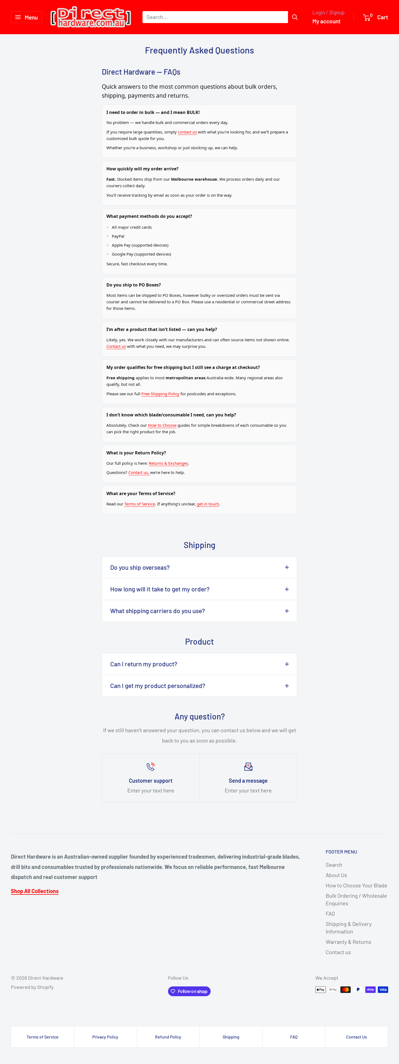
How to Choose (162, 425)
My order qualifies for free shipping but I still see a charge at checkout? (183, 367)
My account (326, 21)
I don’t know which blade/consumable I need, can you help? (171, 415)
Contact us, (139, 472)
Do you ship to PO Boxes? (133, 285)
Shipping (231, 1036)
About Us (336, 875)
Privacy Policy (105, 1036)
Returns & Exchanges (168, 463)
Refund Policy (168, 1036)
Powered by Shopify (32, 987)
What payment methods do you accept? (149, 216)
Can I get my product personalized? (157, 685)
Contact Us (356, 1036)
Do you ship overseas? (140, 567)
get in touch (208, 503)
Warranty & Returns (348, 941)
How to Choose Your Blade (356, 885)
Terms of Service (139, 503)
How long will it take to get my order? (160, 589)
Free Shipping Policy (160, 393)
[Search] (295, 17)
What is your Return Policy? (136, 453)
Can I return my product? (143, 664)
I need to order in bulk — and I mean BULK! (153, 112)
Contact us (116, 346)
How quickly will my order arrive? (142, 169)
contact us (187, 132)
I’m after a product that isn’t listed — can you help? (161, 329)
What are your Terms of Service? (140, 493)
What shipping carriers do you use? (157, 610)
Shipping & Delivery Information (349, 927)
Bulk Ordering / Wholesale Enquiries (356, 899)
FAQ (330, 913)
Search (334, 864)
